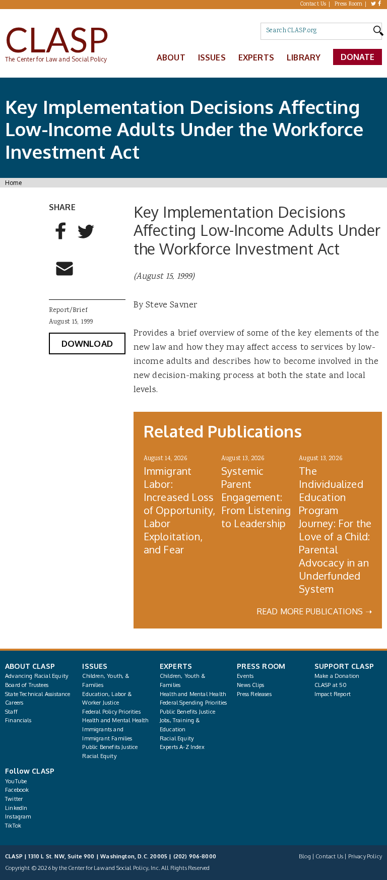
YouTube (16, 781)
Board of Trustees (26, 684)
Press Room (349, 5)
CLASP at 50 (330, 684)
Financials (18, 720)
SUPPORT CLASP (344, 666)
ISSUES (94, 666)
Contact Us (313, 5)
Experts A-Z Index (182, 746)
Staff (11, 711)
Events (245, 675)
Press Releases (254, 694)
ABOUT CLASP (30, 666)
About (171, 57)
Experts (256, 57)
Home (13, 182)
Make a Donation (337, 675)
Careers (14, 702)
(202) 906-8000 (194, 856)
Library (303, 57)
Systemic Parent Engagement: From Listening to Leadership (256, 497)
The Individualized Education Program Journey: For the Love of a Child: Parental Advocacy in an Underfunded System (335, 529)
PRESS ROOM (261, 666)
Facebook (17, 789)
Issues (212, 57)
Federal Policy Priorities (111, 711)
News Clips (250, 684)
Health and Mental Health (115, 720)
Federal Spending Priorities (193, 702)
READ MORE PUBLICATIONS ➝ (314, 611)
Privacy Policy (365, 856)
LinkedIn (16, 807)
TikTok (13, 825)
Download (87, 343)
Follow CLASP (29, 771)
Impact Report (332, 694)
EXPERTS (176, 666)
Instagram (18, 816)
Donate (358, 57)
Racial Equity (99, 756)
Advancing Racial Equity (36, 675)
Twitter (14, 798)
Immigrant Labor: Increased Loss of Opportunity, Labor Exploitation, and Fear (180, 510)
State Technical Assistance (38, 694)
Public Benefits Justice (110, 746)
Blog (305, 856)
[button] (61, 236)
